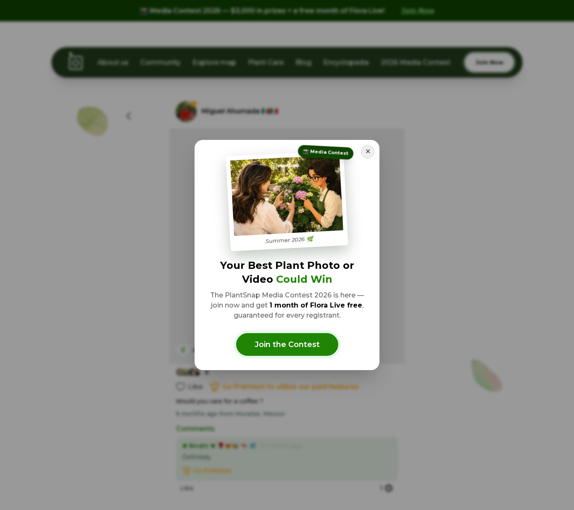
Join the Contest (287, 344)
